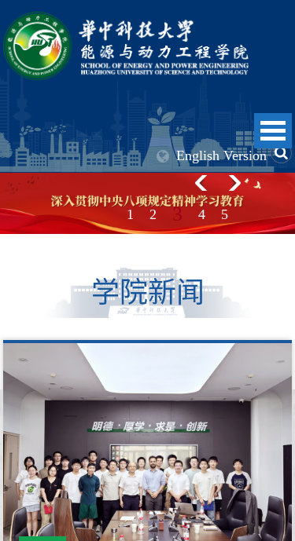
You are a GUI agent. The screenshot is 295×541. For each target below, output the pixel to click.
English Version (221, 155)
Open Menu (273, 130)
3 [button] (177, 214)
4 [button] (201, 214)
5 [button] (224, 214)
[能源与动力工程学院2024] (126, 20)
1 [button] (130, 214)
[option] (147, 203)
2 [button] (153, 214)
